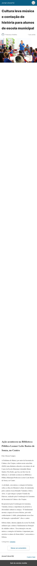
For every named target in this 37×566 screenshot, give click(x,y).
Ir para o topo (31, 557)
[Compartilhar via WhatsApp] (17, 112)
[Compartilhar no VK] (17, 420)
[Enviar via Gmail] (17, 274)
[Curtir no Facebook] (17, 355)
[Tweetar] (17, 96)
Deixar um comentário (18, 548)
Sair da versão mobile (18, 563)
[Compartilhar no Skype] (17, 323)
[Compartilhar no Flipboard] (17, 436)
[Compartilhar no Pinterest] (17, 209)
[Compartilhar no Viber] (17, 339)
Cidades (12, 542)
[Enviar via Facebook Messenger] (17, 387)
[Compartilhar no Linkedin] (17, 128)
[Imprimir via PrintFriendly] (17, 290)
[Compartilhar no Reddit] (17, 371)
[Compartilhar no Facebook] (17, 80)
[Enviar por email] (17, 258)
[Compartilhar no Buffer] (17, 403)
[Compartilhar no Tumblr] (17, 242)
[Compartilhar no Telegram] (17, 306)
